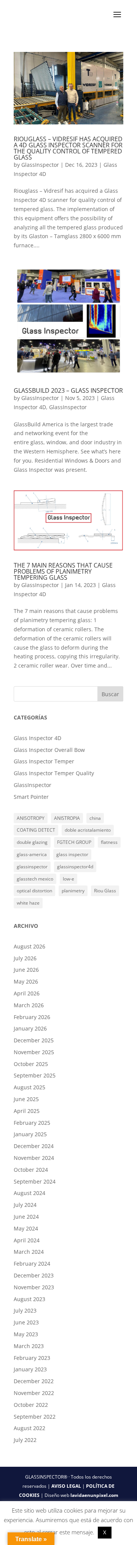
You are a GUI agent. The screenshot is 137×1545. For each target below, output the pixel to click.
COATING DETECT (36, 830)
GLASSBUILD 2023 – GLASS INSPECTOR (68, 390)
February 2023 (32, 1357)
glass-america (32, 854)
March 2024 (29, 1251)
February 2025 (32, 1122)
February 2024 (32, 1263)
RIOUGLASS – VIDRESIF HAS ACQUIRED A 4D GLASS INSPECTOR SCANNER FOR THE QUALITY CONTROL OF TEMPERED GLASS (68, 148)
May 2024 (26, 1228)
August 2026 (29, 946)
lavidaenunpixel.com (94, 1495)
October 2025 (31, 1064)
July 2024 (25, 1204)
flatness (109, 842)
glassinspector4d (75, 866)
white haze (28, 903)
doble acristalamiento (88, 830)
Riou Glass (105, 890)
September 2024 (35, 1181)
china (95, 818)
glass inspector (72, 854)
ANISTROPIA (67, 818)
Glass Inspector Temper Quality (54, 773)
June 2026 (26, 969)
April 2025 (27, 1110)
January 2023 (30, 1369)
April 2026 (27, 993)
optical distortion (34, 890)
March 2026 (29, 1005)
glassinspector (32, 866)
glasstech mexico (35, 879)
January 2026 (30, 1028)
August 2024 (29, 1193)
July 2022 (25, 1439)
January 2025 (30, 1134)
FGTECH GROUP (74, 842)
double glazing (32, 842)
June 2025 (26, 1099)
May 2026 (26, 981)
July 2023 (25, 1310)
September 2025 (35, 1075)
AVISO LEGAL (66, 1486)
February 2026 (32, 1017)
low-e (68, 879)
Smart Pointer (31, 796)
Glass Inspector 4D (37, 738)
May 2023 (26, 1334)
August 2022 (29, 1428)
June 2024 (26, 1216)
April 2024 (27, 1240)
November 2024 (34, 1157)
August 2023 (29, 1299)
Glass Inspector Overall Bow (49, 749)
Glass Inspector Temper (44, 761)
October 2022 (31, 1404)
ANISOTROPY (31, 818)
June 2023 (26, 1322)
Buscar (110, 694)
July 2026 (25, 958)
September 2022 (35, 1416)
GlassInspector (40, 164)
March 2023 (29, 1346)
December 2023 (34, 1275)
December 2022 (34, 1381)
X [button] (104, 1532)
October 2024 (31, 1169)
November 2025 (34, 1052)
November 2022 (34, 1393)
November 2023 (34, 1287)
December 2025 (34, 1040)
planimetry (73, 890)
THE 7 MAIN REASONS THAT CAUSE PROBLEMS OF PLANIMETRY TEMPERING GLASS (63, 571)
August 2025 (29, 1087)
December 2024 (34, 1146)
